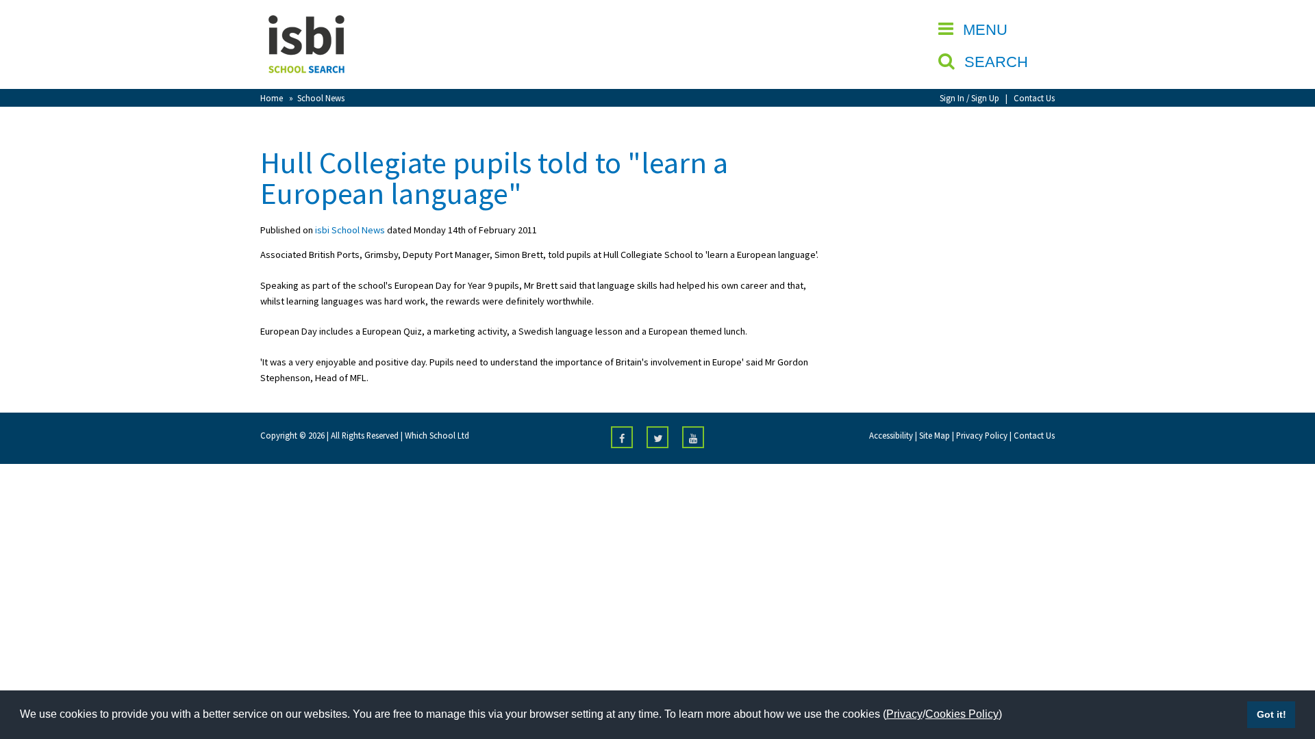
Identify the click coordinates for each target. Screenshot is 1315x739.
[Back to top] (1284, 663)
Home (271, 97)
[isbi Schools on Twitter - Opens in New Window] (657, 437)
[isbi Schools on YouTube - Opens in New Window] (693, 437)
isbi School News (350, 230)
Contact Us (1034, 97)
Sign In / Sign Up (969, 97)
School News (321, 97)
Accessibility (891, 435)
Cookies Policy (962, 714)
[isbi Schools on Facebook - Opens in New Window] (622, 437)
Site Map (934, 435)
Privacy (904, 714)
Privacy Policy (981, 435)
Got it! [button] (1271, 714)
